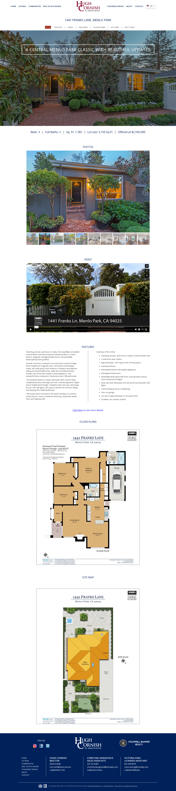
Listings (22, 6)
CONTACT (139, 6)
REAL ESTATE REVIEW (52, 6)
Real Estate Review (30, 766)
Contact (26, 775)
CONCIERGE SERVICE (115, 6)
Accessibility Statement (130, 786)
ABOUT (129, 6)
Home (13, 6)
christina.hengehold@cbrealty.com (102, 767)
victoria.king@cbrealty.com (136, 767)
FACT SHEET (130, 27)
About (24, 772)
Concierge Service (30, 769)
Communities (34, 6)
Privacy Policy (118, 786)
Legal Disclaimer (108, 786)
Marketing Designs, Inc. (95, 786)
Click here (78, 410)
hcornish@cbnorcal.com (60, 767)
